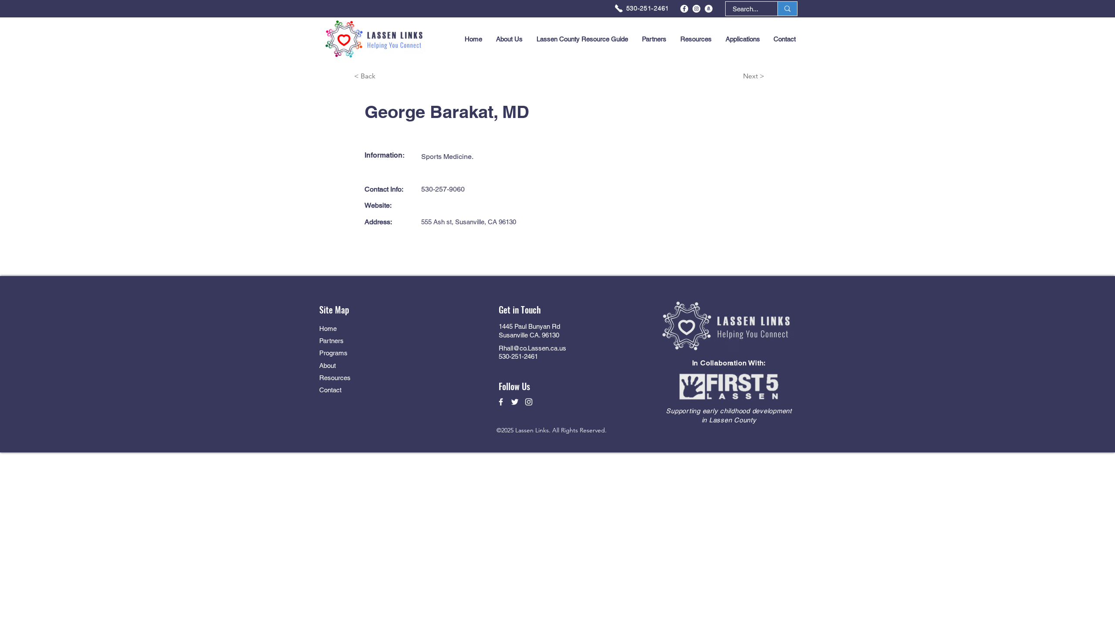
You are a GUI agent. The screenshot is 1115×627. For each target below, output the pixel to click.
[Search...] (787, 9)
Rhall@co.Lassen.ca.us (532, 348)
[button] (743, 39)
